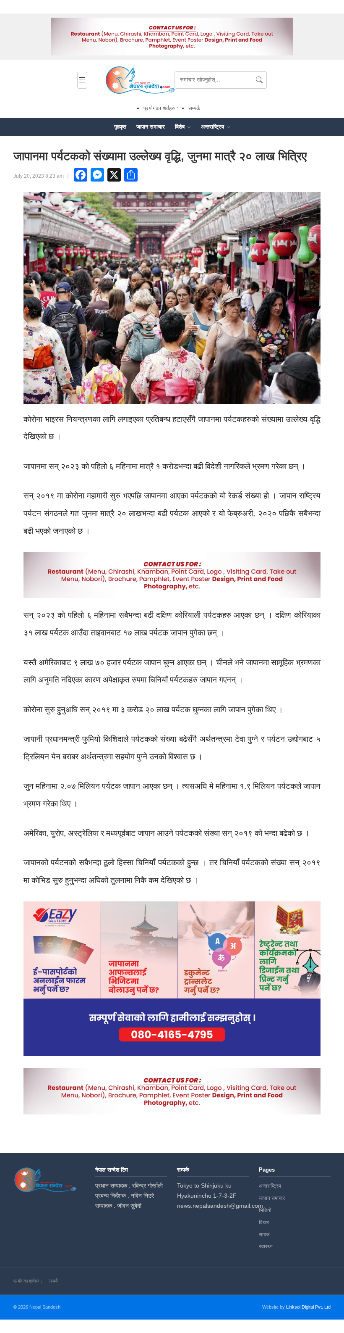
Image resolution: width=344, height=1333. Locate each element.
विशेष (180, 127)
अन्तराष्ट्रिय (213, 127)
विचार (264, 1222)
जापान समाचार (150, 127)
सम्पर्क (194, 108)
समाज (264, 1235)
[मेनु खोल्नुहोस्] (82, 80)
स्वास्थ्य (266, 1246)
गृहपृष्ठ (120, 127)
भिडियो (265, 1210)
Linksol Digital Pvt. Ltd (308, 1306)
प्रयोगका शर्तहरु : (160, 108)
